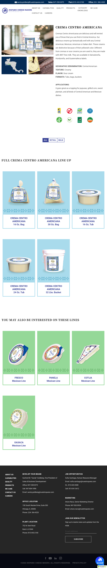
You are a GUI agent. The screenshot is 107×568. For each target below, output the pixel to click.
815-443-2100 (76, 2)
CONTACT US (37, 13)
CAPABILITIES (48, 8)
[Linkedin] (55, 558)
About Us (36, 8)
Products (70, 8)
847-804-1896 (31, 489)
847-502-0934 (76, 505)
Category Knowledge (83, 9)
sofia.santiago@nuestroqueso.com (83, 481)
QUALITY (60, 8)
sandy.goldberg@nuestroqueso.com (40, 492)
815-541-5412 (74, 489)
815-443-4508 (73, 485)
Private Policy (79, 563)
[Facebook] (45, 558)
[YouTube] (50, 558)
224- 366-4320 (97, 2)
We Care (94, 8)
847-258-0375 (56, 2)
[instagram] (60, 558)
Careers (48, 13)
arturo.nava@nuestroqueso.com (82, 509)
